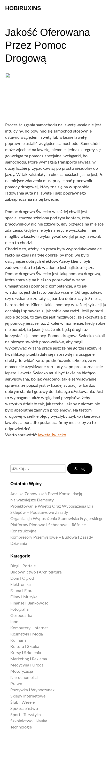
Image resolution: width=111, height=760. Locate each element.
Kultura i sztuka (24, 647)
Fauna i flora (22, 591)
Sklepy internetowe (27, 696)
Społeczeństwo (24, 709)
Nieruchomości (24, 678)
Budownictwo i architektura (36, 572)
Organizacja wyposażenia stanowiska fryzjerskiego (57, 519)
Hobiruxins (23, 8)
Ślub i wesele (22, 702)
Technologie (21, 727)
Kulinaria (18, 640)
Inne (14, 622)
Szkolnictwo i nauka (28, 721)
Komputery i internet (29, 628)
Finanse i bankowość (29, 603)
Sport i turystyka (25, 715)
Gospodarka (21, 616)
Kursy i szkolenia (25, 653)
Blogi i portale (23, 566)
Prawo (16, 684)
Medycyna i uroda (27, 665)
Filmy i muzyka (23, 597)
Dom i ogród (22, 578)
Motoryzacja (21, 671)
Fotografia (19, 609)
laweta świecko (52, 435)
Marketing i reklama (28, 659)
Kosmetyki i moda (26, 634)
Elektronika (20, 585)
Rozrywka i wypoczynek (32, 690)
